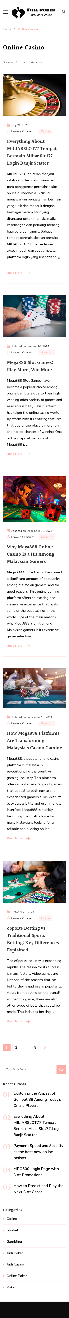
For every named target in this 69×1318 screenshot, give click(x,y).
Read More (14, 273)
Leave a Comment (22, 131)
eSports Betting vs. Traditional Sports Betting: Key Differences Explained (33, 939)
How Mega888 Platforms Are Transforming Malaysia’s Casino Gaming (34, 741)
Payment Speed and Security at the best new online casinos (38, 1151)
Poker (11, 1287)
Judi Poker (15, 1253)
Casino (45, 131)
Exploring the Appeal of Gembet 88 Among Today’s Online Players (37, 1099)
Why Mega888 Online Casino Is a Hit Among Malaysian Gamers (30, 554)
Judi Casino (15, 1264)
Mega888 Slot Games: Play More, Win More (30, 366)
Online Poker (17, 1276)
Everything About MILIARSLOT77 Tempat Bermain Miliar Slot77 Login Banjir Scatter (32, 152)
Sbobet (12, 1230)
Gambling (47, 352)
